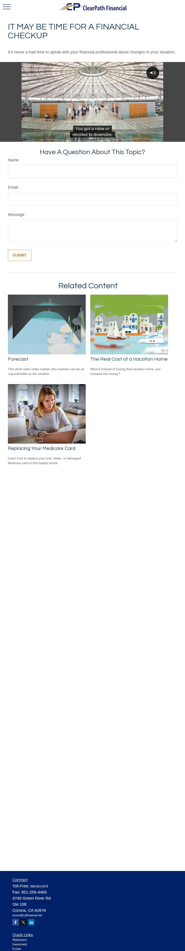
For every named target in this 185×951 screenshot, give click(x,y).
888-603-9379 (39, 886)
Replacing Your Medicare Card (41, 448)
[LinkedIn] (31, 922)
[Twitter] (23, 922)
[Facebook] (15, 922)
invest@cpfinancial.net (27, 915)
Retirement (19, 940)
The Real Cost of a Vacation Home (129, 359)
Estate (16, 949)
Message (16, 214)
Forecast (18, 359)
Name (13, 160)
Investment (19, 944)
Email (13, 187)
